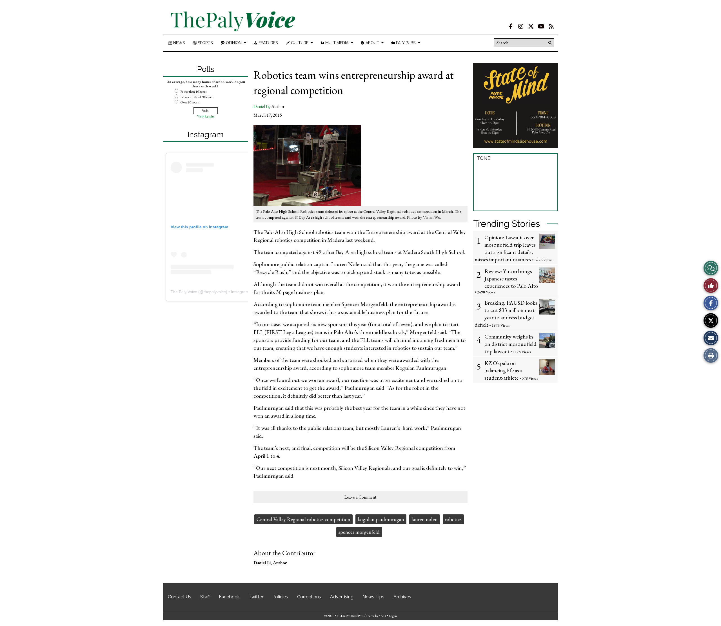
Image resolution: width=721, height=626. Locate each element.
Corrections (309, 597)
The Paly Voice (184, 291)
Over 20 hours (189, 102)
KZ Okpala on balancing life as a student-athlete (503, 370)
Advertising (341, 597)
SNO (382, 616)
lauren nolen (424, 519)
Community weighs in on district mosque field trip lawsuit (510, 344)
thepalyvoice (215, 291)
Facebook (229, 597)
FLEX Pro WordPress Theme (356, 616)
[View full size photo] (307, 165)
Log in (393, 616)
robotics (453, 519)
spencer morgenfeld (359, 532)
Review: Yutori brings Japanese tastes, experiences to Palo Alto (511, 278)
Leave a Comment (360, 497)
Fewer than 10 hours (193, 91)
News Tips (373, 597)
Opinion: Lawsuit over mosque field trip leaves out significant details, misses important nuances (505, 248)
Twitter (256, 597)
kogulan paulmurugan (381, 519)
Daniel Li (261, 106)
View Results (205, 116)
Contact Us (179, 597)
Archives (402, 597)
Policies (280, 597)
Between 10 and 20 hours (196, 97)
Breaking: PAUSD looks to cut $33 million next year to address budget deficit (506, 313)
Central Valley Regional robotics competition (303, 519)
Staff (205, 597)
